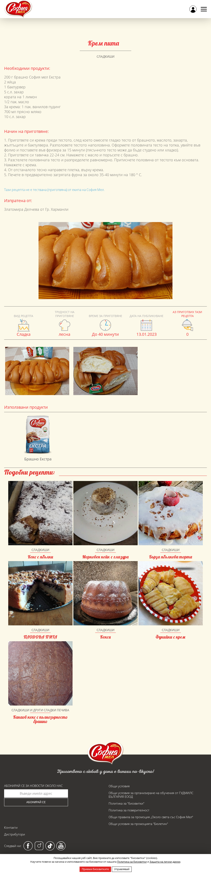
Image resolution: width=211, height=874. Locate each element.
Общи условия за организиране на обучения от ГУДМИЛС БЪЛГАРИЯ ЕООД (151, 795)
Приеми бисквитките (95, 869)
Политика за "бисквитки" (126, 803)
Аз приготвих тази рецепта (187, 314)
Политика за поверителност (129, 810)
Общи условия (119, 786)
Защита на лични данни (165, 861)
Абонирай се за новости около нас (33, 785)
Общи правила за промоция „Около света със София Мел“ (151, 817)
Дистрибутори (14, 834)
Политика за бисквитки (132, 861)
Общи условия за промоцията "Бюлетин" (138, 824)
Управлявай (121, 869)
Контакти (11, 827)
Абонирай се (36, 802)
